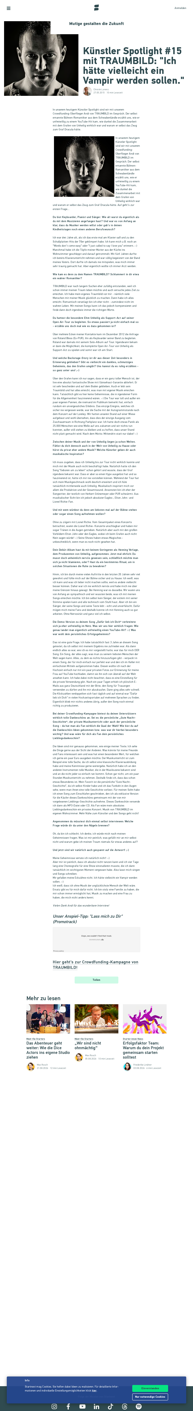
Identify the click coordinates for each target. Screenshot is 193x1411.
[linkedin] (96, 1406)
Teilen (96, 980)
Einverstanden (150, 1388)
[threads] (125, 1406)
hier (94, 1391)
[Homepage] (96, 8)
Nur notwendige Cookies (150, 1397)
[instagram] (54, 1406)
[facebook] (68, 1406)
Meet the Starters (35, 1039)
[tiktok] (111, 1406)
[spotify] (139, 1406)
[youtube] (82, 1406)
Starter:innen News (133, 1039)
